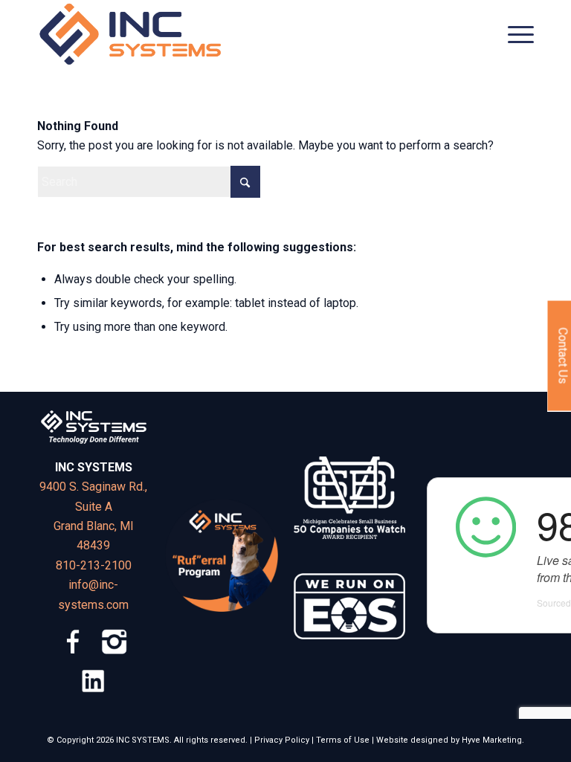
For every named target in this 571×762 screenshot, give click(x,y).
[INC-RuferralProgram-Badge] (221, 555)
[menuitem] (513, 34)
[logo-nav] (130, 34)
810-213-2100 (94, 565)
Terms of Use (343, 740)
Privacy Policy (281, 740)
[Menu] (513, 34)
